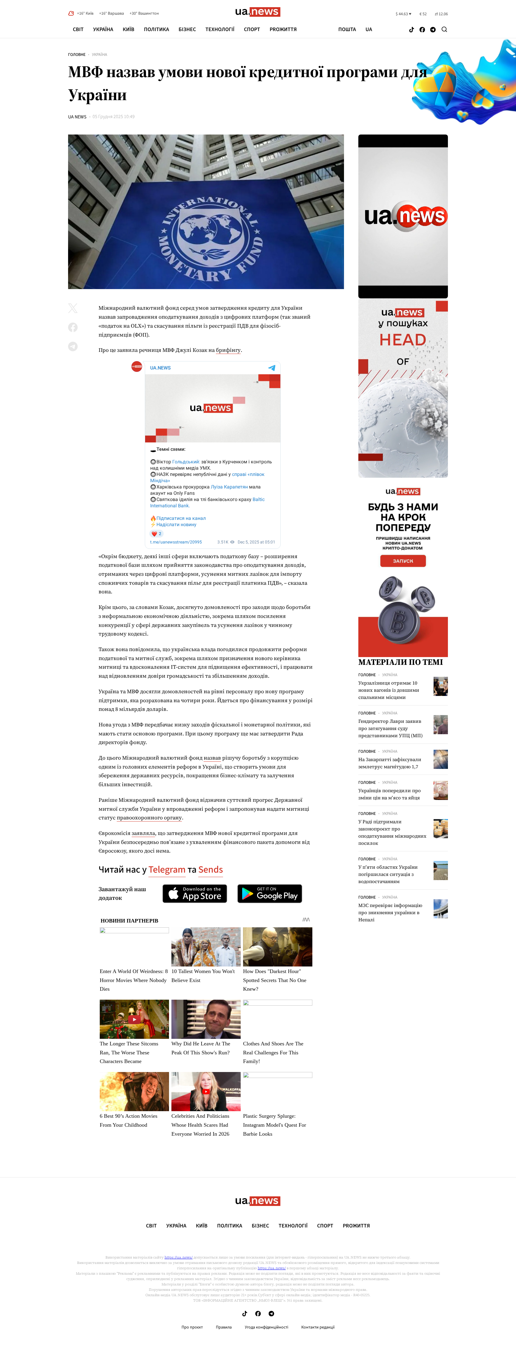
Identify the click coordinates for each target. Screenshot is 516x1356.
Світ (78, 29)
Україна (103, 29)
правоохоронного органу (149, 817)
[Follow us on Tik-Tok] (411, 30)
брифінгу (228, 350)
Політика (156, 29)
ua (369, 29)
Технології (219, 29)
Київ (128, 29)
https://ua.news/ (179, 1257)
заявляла (143, 833)
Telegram (167, 869)
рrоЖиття (283, 29)
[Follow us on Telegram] (433, 30)
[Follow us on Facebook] (422, 30)
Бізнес (187, 29)
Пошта (347, 29)
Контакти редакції (318, 1327)
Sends (210, 869)
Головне (76, 55)
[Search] (444, 29)
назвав (212, 757)
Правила (224, 1327)
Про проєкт (192, 1327)
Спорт (252, 29)
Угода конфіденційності (266, 1327)
